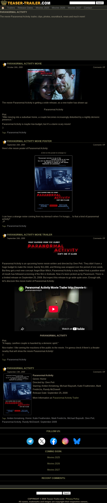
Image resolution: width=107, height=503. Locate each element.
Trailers (11, 7)
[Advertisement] (53, 39)
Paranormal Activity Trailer (66, 398)
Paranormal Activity (16, 132)
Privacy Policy (72, 499)
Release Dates (25, 7)
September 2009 (48, 422)
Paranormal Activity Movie (24, 63)
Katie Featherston (41, 418)
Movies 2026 (58, 7)
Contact (88, 7)
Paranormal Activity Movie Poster (29, 141)
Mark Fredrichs (58, 418)
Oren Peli (89, 418)
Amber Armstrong (15, 418)
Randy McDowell (30, 422)
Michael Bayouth (75, 418)
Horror (28, 418)
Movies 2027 (74, 7)
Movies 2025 (42, 7)
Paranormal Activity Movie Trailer (29, 235)
